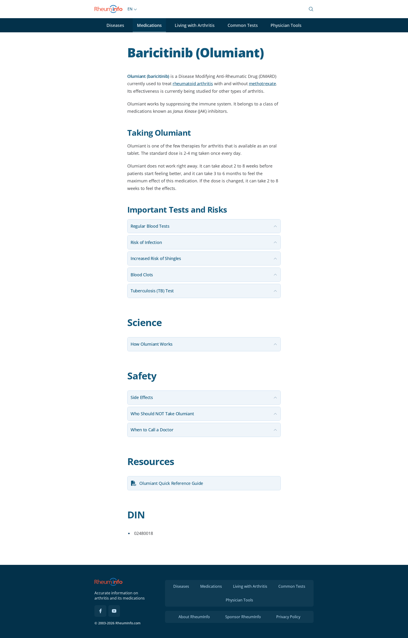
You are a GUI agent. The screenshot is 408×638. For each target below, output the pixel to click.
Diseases (115, 25)
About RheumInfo (194, 616)
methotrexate (262, 83)
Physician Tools (286, 25)
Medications (149, 25)
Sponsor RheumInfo (243, 616)
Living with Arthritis (195, 25)
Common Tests (243, 25)
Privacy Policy (288, 616)
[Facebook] (100, 611)
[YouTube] (114, 611)
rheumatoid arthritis (193, 83)
